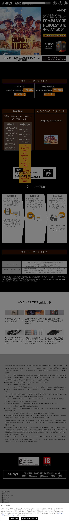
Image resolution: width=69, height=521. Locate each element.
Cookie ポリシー (12, 515)
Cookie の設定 (14, 518)
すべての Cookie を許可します (29, 518)
